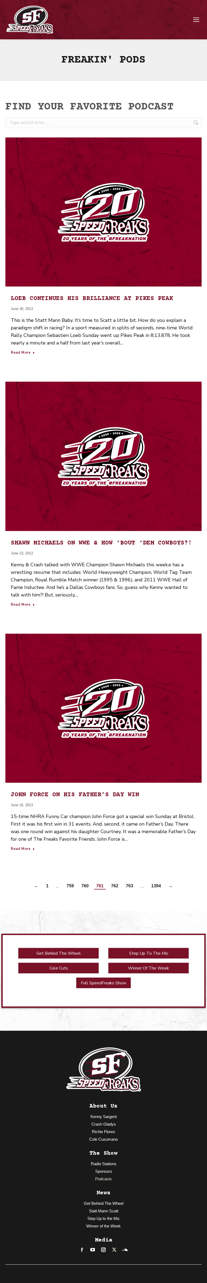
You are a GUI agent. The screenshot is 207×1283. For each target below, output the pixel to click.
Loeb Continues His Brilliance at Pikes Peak (92, 298)
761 (100, 886)
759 (70, 886)
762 (114, 886)
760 (85, 886)
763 (129, 886)
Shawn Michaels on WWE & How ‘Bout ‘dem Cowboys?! (101, 543)
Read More (21, 353)
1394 (156, 886)
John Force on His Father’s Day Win (75, 794)
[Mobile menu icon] (196, 19)
